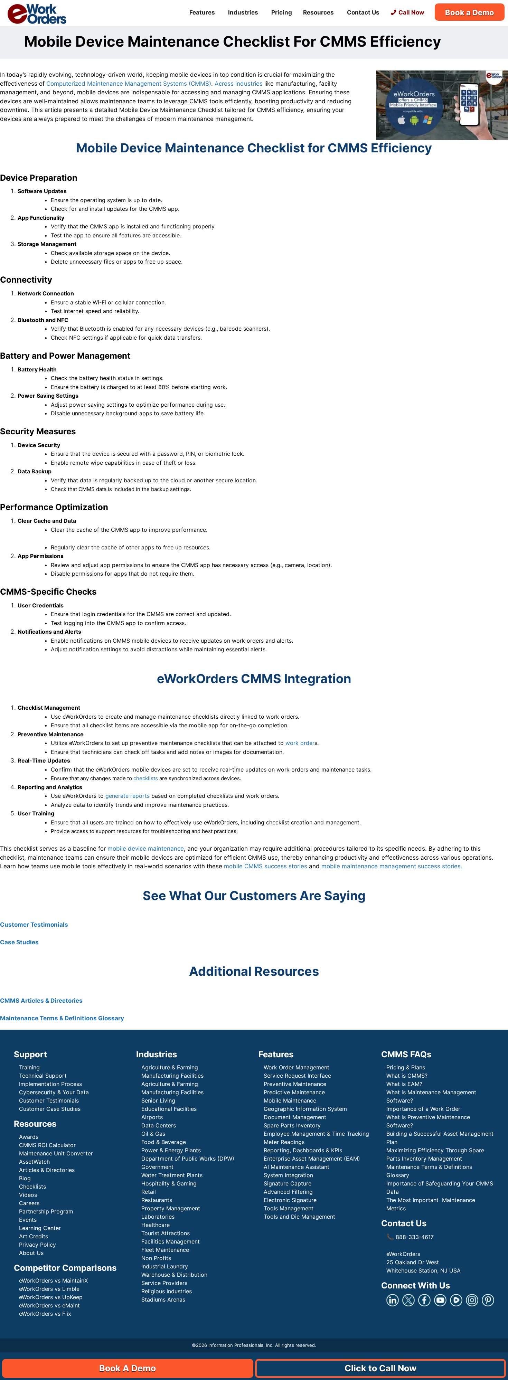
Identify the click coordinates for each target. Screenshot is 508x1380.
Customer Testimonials (34, 924)
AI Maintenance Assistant (296, 1166)
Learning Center (40, 1228)
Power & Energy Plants (171, 1150)
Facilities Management (170, 1241)
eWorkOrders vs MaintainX (53, 1280)
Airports (152, 1117)
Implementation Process (50, 1083)
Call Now (411, 12)
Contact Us (363, 12)
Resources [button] (318, 12)
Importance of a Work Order (423, 1108)
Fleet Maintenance (165, 1249)
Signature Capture (287, 1183)
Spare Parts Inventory (292, 1125)
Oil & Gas (153, 1133)
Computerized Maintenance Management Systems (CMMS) (128, 83)
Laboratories (158, 1216)
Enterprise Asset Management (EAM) (312, 1158)
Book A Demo (127, 1368)
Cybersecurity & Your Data (54, 1092)
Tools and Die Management (299, 1216)
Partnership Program (46, 1211)
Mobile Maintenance (291, 1100)
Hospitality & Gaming (169, 1183)
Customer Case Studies (50, 1108)
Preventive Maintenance (295, 1083)
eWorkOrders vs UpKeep (51, 1297)
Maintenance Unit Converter (56, 1153)
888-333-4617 (410, 1237)
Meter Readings (284, 1141)
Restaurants (156, 1200)
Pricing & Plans (405, 1067)
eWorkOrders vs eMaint (49, 1305)
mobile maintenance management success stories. (391, 866)
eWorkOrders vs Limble (49, 1288)
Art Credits (33, 1236)
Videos (28, 1194)
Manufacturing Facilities (172, 1075)
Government (157, 1166)
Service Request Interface (297, 1075)
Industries (243, 12)
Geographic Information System (305, 1108)
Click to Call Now (380, 1368)
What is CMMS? (406, 1075)
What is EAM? (404, 1083)
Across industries (239, 83)
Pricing (281, 12)
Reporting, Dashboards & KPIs (303, 1150)
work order (299, 742)
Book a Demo (469, 12)
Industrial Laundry (164, 1266)
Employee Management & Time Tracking (316, 1133)
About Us (31, 1252)
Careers (29, 1203)
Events (28, 1219)
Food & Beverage (163, 1141)
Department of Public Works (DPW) (187, 1158)
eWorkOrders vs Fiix (45, 1313)
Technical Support (43, 1075)
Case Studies (19, 942)
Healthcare (155, 1224)
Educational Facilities (169, 1108)
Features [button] (202, 12)
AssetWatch (34, 1161)
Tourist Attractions (165, 1233)
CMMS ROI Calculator (47, 1145)
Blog (25, 1178)
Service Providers (164, 1282)
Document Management (295, 1117)
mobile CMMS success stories (265, 866)
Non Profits (156, 1258)
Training (29, 1067)
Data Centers (158, 1125)
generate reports (127, 795)
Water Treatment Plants (172, 1175)
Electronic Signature (290, 1200)
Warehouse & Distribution (174, 1274)
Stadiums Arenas (163, 1299)
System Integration (288, 1175)
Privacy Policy (37, 1244)
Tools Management (288, 1208)
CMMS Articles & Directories (41, 1000)
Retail (148, 1191)
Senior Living (158, 1100)
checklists (145, 778)
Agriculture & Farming (169, 1067)
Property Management (170, 1208)
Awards (28, 1136)
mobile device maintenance (145, 848)
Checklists (32, 1186)
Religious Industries (166, 1291)
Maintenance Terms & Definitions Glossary (62, 1018)
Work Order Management (296, 1067)
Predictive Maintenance (295, 1092)
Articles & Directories (47, 1169)
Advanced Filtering (288, 1191)
